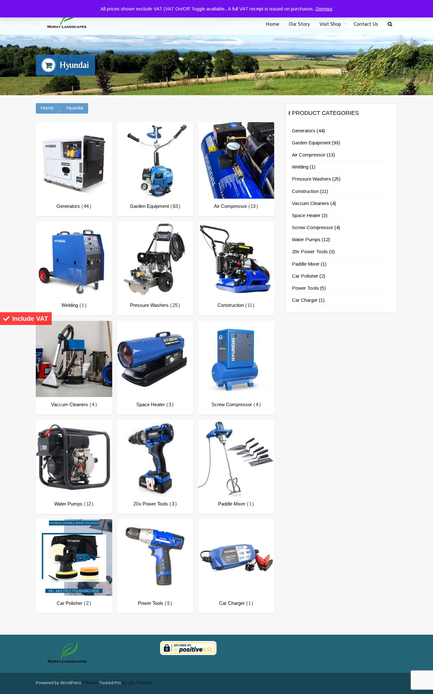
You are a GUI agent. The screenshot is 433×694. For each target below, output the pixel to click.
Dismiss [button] (324, 8)
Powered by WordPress (58, 683)
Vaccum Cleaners (310, 203)
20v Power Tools (310, 251)
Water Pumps (306, 239)
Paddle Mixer (306, 264)
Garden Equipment (311, 142)
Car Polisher (305, 276)
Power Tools (305, 288)
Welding (300, 166)
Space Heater (306, 215)
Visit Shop (330, 24)
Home (272, 24)
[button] (390, 24)
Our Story (299, 24)
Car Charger (305, 300)
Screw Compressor (312, 227)
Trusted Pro (110, 683)
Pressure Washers (311, 179)
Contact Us (366, 24)
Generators (303, 130)
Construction (305, 191)
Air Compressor (309, 154)
